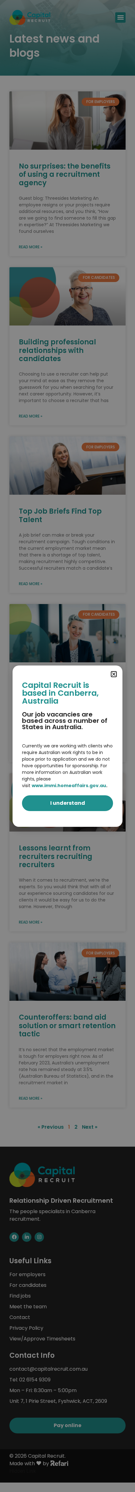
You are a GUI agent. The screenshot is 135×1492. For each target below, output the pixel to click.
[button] (113, 674)
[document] (67, 746)
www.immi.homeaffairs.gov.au (69, 785)
